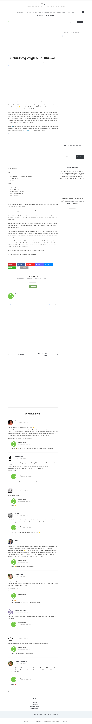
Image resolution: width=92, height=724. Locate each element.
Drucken (33, 286)
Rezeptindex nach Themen (66, 12)
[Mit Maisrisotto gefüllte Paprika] (52, 354)
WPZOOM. (64, 721)
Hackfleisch (20, 278)
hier (12, 126)
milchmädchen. (19, 456)
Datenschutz (38, 714)
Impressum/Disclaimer (51, 714)
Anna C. (17, 513)
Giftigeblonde (19, 574)
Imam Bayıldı (21, 354)
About (29, 12)
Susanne (26, 62)
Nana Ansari (26, 130)
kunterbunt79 (19, 489)
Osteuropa (29, 278)
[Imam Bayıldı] (13, 354)
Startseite (20, 12)
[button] (12, 264)
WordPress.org (34, 708)
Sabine (17, 540)
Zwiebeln (46, 278)
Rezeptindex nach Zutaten (46, 15)
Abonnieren (80, 157)
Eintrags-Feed (34, 704)
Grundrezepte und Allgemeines (44, 12)
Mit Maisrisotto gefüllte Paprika (41, 354)
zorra (16, 637)
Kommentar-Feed (34, 706)
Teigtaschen (38, 278)
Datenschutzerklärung (72, 180)
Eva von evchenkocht (21, 661)
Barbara (17, 421)
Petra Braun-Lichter (20, 610)
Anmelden (34, 702)
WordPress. (38, 721)
